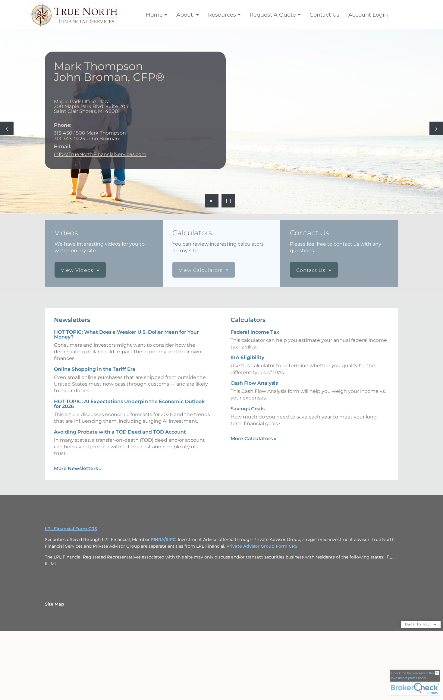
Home (154, 14)
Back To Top (418, 624)
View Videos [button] (77, 270)
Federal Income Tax (255, 332)
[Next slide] (436, 128)
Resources (222, 14)
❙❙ (228, 200)
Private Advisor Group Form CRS (261, 546)
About (185, 14)
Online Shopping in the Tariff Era (94, 369)
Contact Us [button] (310, 270)
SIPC (171, 539)
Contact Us (324, 14)
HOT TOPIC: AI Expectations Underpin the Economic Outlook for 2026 (129, 404)
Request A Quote (273, 14)
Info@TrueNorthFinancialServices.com (100, 154)
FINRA (157, 539)
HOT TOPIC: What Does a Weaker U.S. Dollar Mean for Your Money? (126, 334)
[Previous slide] (7, 128)
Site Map (54, 604)
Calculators (248, 319)
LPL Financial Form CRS (71, 528)
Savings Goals (248, 409)
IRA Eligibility (247, 357)
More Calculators (254, 438)
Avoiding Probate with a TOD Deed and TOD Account (120, 432)
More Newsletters (78, 468)
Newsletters (72, 319)
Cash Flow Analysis (254, 383)
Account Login (368, 14)
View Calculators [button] (201, 270)
